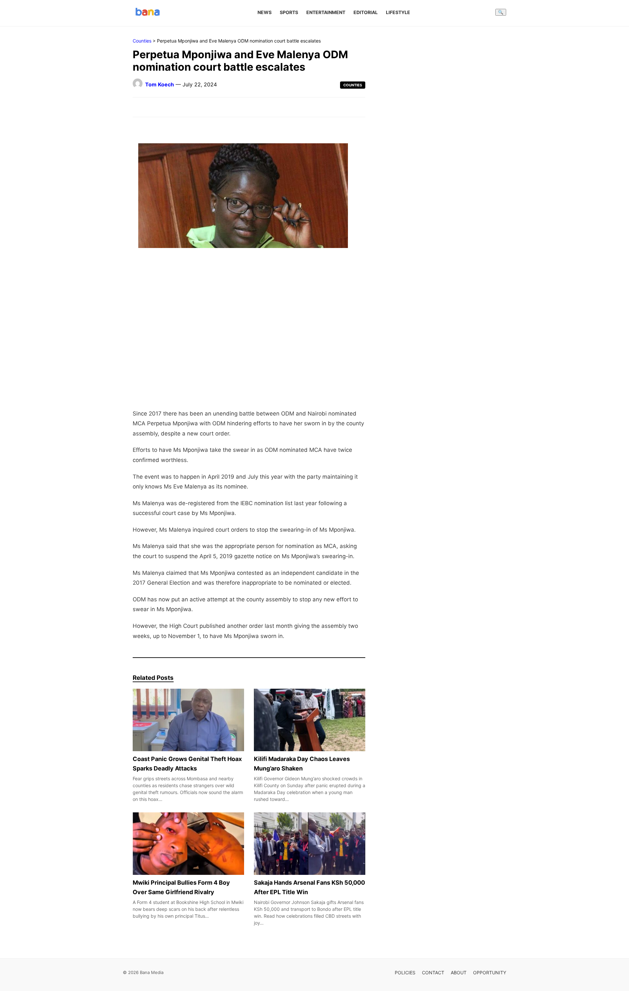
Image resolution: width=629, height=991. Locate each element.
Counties (142, 41)
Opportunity (489, 972)
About (459, 972)
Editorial (365, 12)
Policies (405, 972)
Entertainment (325, 12)
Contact (433, 972)
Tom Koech (159, 84)
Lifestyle (398, 12)
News (264, 12)
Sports (289, 12)
